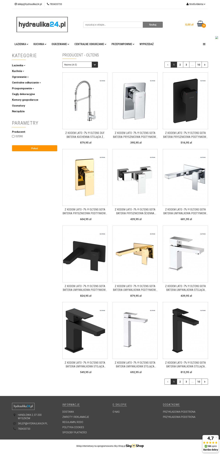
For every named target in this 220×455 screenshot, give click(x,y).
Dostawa (68, 411)
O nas (116, 411)
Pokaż (34, 148)
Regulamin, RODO (72, 422)
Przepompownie (22, 88)
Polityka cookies (73, 427)
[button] (71, 404)
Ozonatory (18, 105)
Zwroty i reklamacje (75, 417)
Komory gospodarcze (25, 99)
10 (198, 64)
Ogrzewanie (19, 76)
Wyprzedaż (147, 44)
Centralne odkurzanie (26, 82)
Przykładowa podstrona (179, 411)
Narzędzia (18, 111)
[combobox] (80, 65)
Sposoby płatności (74, 432)
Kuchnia (17, 71)
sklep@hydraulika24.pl (33, 423)
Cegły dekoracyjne (23, 94)
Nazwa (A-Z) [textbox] (70, 64)
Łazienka (18, 65)
